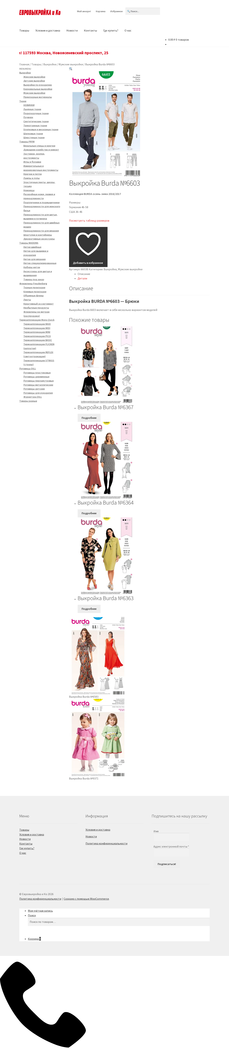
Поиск (32, 915)
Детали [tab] (82, 278)
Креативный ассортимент (38, 303)
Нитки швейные (32, 247)
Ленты (27, 299)
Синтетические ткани (36, 121)
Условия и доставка (47, 30)
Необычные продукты (36, 307)
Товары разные (28, 401)
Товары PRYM (27, 141)
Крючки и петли (32, 174)
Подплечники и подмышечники (41, 202)
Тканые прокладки (34, 287)
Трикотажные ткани (35, 125)
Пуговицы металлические (38, 384)
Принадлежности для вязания (41, 230)
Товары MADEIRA (28, 242)
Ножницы (29, 190)
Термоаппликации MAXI (37, 324)
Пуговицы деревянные (36, 376)
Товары (24, 30)
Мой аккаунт (84, 11)
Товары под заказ (33, 279)
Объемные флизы (33, 295)
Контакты (90, 30)
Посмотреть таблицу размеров (89, 220)
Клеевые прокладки (34, 291)
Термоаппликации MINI (36, 332)
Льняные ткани (32, 109)
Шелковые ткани (33, 133)
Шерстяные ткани (34, 137)
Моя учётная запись (40, 910)
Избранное (116, 11)
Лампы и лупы (31, 178)
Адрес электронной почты (171, 846)
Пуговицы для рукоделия (38, 392)
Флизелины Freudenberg (33, 283)
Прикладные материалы (37, 97)
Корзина (100, 11)
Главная (24, 64)
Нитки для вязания (34, 259)
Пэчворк (28, 117)
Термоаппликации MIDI (36, 328)
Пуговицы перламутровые (38, 380)
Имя (156, 831)
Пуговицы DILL (27, 368)
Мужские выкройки (71, 64)
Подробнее (89, 418)
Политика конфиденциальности (106, 843)
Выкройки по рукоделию (37, 84)
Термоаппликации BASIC (37, 340)
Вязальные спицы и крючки (39, 145)
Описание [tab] (84, 274)
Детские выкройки (34, 80)
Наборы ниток (31, 267)
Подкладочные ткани (36, 113)
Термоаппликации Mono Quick (36, 319)
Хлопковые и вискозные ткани (40, 129)
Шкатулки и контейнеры (37, 234)
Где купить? (110, 30)
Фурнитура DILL (32, 396)
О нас (128, 30)
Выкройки (49, 64)
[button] (70, 69)
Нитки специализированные (39, 263)
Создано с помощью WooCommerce (86, 898)
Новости (72, 30)
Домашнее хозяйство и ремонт (41, 149)
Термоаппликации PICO (37, 336)
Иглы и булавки (32, 161)
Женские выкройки (34, 76)
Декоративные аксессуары (39, 238)
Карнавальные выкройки (37, 89)
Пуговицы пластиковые (37, 372)
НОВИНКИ (29, 105)
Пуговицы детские (34, 388)
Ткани (22, 101)
